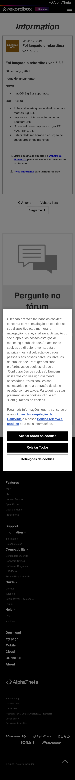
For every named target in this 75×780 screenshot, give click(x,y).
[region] (37, 390)
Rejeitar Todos (38, 447)
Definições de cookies (37, 459)
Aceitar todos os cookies (37, 436)
